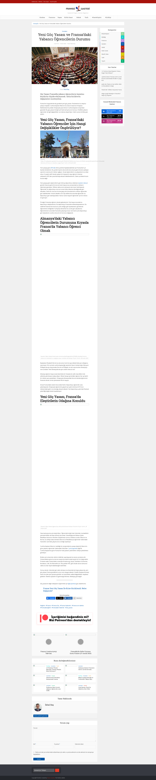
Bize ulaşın (46, 1)
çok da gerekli (73, 548)
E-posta (57, 744)
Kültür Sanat (68, 17)
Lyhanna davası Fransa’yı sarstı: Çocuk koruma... (86, 668)
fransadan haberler (58, 608)
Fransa (49, 605)
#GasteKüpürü (96, 17)
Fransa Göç (55, 605)
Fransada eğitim (46, 608)
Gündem (42, 17)
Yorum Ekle (63, 43)
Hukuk (78, 17)
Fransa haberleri (66, 605)
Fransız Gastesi (51, 778)
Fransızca (52, 17)
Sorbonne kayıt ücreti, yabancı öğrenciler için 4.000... (53, 688)
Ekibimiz (40, 1)
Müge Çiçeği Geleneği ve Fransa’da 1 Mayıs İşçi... (85, 678)
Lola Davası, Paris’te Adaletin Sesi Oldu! (84, 688)
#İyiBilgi (108, 17)
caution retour (82, 183)
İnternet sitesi (79, 744)
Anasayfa (35, 23)
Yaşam (60, 17)
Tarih (86, 17)
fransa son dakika (78, 605)
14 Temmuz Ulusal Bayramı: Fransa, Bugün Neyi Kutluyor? (53, 669)
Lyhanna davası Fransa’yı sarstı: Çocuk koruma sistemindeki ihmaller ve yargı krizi (112, 78)
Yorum (35, 728)
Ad (34, 744)
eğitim (43, 605)
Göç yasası (69, 608)
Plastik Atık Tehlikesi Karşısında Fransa (53, 678)
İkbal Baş (73, 43)
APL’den (53, 168)
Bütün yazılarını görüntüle (40, 716)
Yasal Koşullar (53, 1)
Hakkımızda (34, 1)
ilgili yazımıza (72, 584)
